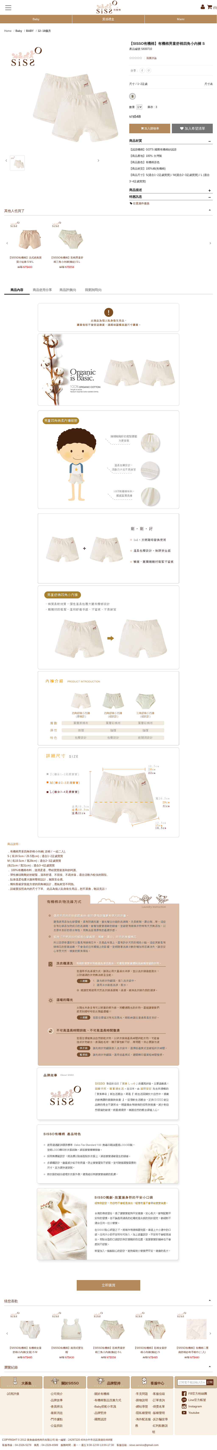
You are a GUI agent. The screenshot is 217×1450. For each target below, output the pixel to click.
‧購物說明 (141, 1400)
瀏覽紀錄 (11, 1367)
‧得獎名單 (158, 1406)
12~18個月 (44, 30)
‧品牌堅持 (100, 1413)
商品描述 (135, 190)
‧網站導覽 (141, 1406)
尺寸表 (208, 84)
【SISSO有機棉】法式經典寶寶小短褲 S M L (25, 259)
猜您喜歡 (11, 1301)
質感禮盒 (108, 19)
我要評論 (151, 58)
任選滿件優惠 (141, 203)
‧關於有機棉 (101, 1393)
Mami (180, 19)
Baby (36, 19)
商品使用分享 (42, 290)
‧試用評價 (12, 1393)
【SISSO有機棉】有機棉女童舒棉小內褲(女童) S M (25, 1350)
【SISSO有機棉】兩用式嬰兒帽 (66, 1350)
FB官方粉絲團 (197, 1393)
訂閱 (210, 1382)
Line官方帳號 (197, 1400)
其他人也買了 (14, 211)
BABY (30, 30)
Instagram (195, 1406)
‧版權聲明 (158, 1413)
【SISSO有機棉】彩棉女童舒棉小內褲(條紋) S (150, 1350)
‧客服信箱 (158, 1393)
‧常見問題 (141, 1393)
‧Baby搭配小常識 (105, 1406)
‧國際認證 (100, 1419)
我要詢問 (93, 290)
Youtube (193, 1412)
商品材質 (135, 140)
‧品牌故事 (56, 1400)
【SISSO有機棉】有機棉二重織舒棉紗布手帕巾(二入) (192, 1350)
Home (7, 30)
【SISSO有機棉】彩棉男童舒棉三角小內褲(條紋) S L (66, 259)
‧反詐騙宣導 (160, 1419)
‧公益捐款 (56, 1425)
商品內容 (17, 290)
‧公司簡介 (56, 1393)
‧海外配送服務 (143, 1422)
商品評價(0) (68, 290)
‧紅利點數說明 (160, 1429)
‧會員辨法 (56, 1406)
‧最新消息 (56, 1413)
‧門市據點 (56, 1419)
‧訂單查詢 (158, 1400)
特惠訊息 (135, 196)
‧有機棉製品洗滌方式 (107, 1400)
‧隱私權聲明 (143, 1413)
